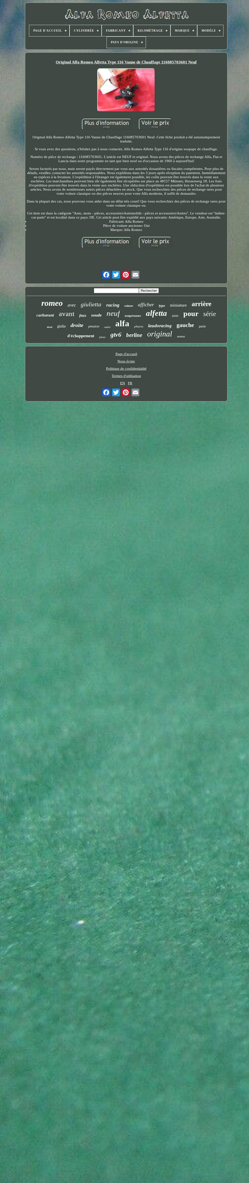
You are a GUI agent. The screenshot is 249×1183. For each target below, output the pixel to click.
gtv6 (115, 334)
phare (102, 336)
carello (107, 327)
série (209, 314)
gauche (185, 325)
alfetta (156, 313)
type (162, 306)
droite (77, 325)
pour (190, 313)
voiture (128, 306)
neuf (113, 313)
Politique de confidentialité (126, 369)
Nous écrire (126, 361)
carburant (45, 315)
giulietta (91, 304)
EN (122, 383)
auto (175, 316)
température (133, 316)
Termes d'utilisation (126, 376)
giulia (61, 326)
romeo (52, 303)
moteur (181, 336)
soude (96, 315)
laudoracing (160, 325)
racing (112, 305)
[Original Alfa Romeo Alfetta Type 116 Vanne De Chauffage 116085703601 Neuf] (126, 91)
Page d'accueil (126, 354)
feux (82, 315)
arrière (201, 304)
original (159, 333)
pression (93, 326)
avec (72, 305)
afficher (146, 305)
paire (202, 326)
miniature (178, 305)
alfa (122, 323)
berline (134, 335)
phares (138, 326)
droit (49, 327)
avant (66, 314)
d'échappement (80, 336)
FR (130, 383)
